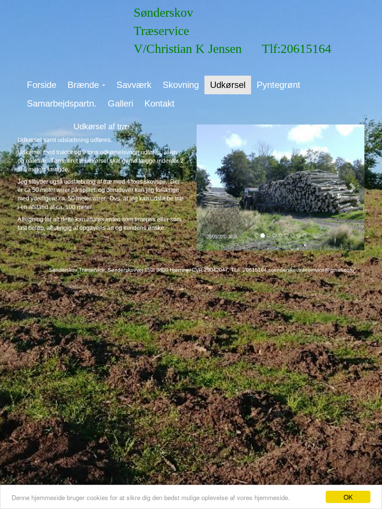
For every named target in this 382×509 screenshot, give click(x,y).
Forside (41, 85)
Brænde (84, 85)
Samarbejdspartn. (62, 103)
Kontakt (159, 103)
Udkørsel (227, 85)
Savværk (133, 85)
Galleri (120, 103)
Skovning (181, 85)
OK (348, 497)
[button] (209, 187)
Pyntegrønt (278, 85)
